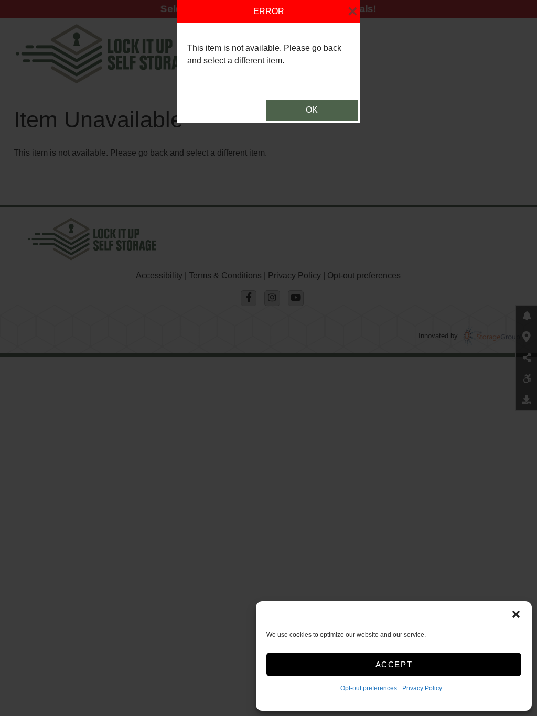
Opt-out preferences (368, 688)
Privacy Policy (422, 688)
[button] (516, 614)
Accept (394, 664)
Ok (312, 109)
